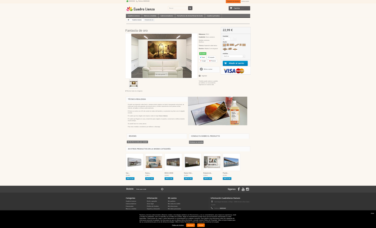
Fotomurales (129, 206)
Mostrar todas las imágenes (134, 91)
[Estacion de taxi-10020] (212, 162)
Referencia (202, 34)
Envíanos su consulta (196, 142)
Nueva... (148, 173)
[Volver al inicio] (128, 20)
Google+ (203, 61)
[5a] (235, 49)
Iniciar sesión (245, 1)
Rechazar (190, 225)
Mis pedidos (171, 201)
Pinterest (213, 61)
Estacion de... (207, 173)
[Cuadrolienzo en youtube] (243, 189)
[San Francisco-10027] (134, 162)
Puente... (225, 173)
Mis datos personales (174, 209)
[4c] (225, 49)
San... (128, 173)
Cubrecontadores (166, 16)
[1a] (224, 45)
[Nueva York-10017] (154, 162)
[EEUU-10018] (173, 162)
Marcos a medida (150, 16)
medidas (225, 53)
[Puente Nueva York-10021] (231, 162)
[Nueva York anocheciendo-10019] (192, 162)
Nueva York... (188, 173)
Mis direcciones (173, 206)
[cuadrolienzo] (146, 8)
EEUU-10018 (169, 173)
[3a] (232, 45)
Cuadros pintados (213, 16)
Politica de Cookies (178, 225)
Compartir (211, 57)
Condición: (202, 37)
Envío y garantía (152, 201)
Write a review (207, 69)
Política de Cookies (153, 206)
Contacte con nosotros (233, 1)
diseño (225, 42)
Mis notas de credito (174, 203)
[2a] (227, 45)
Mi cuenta (172, 198)
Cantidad (225, 36)
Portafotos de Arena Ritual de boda (190, 16)
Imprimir (204, 76)
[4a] (241, 45)
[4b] (244, 45)
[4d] (230, 49)
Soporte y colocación (153, 209)
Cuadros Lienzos (134, 16)
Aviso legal (150, 203)
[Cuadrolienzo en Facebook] (239, 189)
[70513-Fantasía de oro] (133, 84)
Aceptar (201, 225)
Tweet (203, 57)
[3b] (237, 45)
